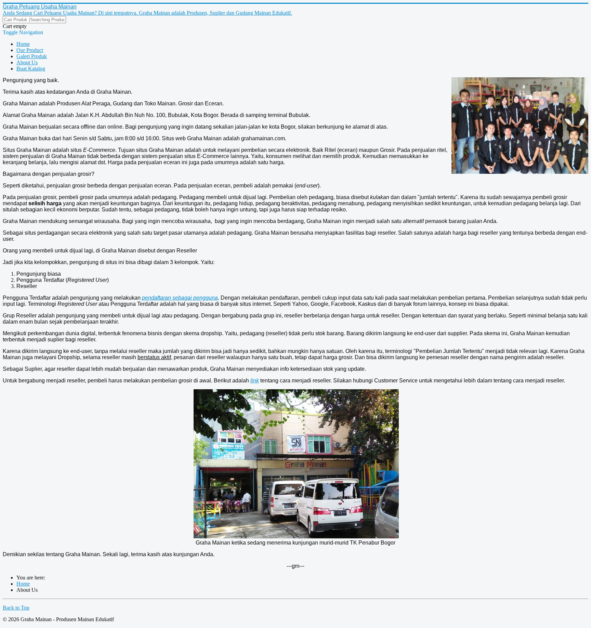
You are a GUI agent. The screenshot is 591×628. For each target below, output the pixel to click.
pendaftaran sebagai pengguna (180, 298)
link (254, 380)
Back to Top (16, 608)
